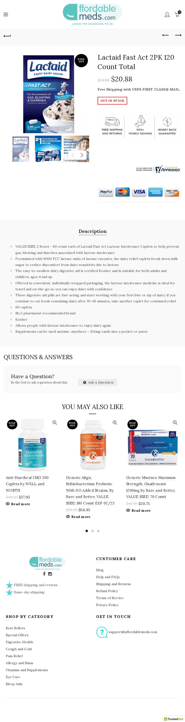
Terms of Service (110, 598)
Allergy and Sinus (19, 663)
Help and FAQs (108, 577)
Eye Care (13, 677)
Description (93, 231)
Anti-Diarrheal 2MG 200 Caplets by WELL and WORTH (27, 484)
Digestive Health (19, 642)
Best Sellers (15, 628)
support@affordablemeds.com (133, 631)
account (167, 14)
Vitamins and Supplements (27, 670)
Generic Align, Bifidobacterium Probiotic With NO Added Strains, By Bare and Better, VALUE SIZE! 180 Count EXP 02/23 (90, 490)
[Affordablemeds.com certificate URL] (158, 168)
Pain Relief (14, 656)
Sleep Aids (14, 684)
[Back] (7, 35)
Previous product (166, 35)
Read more (20, 504)
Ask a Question (100, 382)
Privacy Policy (107, 605)
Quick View (54, 422)
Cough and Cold (19, 649)
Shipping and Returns (113, 584)
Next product (178, 35)
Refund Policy (107, 591)
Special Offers (17, 635)
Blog (100, 570)
